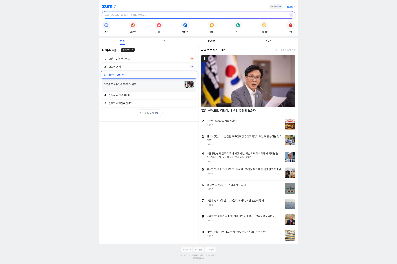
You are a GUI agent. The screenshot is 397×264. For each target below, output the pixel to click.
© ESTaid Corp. (198, 258)
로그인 (290, 6)
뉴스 (163, 41)
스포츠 (268, 41)
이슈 (122, 41)
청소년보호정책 (212, 255)
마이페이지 (187, 249)
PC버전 (198, 249)
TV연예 (212, 41)
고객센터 (210, 249)
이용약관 (182, 255)
